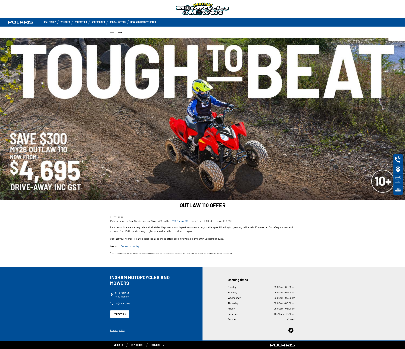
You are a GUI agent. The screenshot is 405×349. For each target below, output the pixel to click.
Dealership (50, 22)
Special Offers (118, 22)
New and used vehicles (143, 22)
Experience (137, 345)
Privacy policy (117, 330)
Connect (155, 345)
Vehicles (65, 22)
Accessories (98, 22)
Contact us (81, 22)
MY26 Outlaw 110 (179, 220)
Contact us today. (130, 246)
